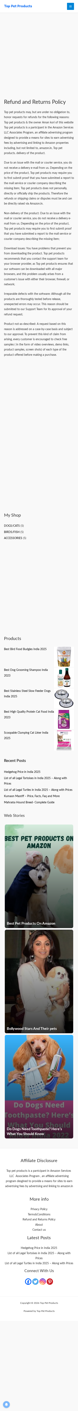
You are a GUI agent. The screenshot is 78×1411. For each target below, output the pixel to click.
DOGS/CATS (12, 526)
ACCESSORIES (13, 538)
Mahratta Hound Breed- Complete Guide (29, 802)
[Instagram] (42, 1281)
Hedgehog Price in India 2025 (22, 772)
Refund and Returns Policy (39, 1219)
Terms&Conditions (39, 1214)
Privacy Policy (39, 1209)
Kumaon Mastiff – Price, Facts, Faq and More (32, 796)
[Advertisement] (39, 58)
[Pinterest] (50, 1281)
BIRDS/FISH (12, 532)
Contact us (39, 1229)
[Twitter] (35, 1281)
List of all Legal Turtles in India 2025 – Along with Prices (38, 790)
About (39, 1224)
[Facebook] (28, 1281)
